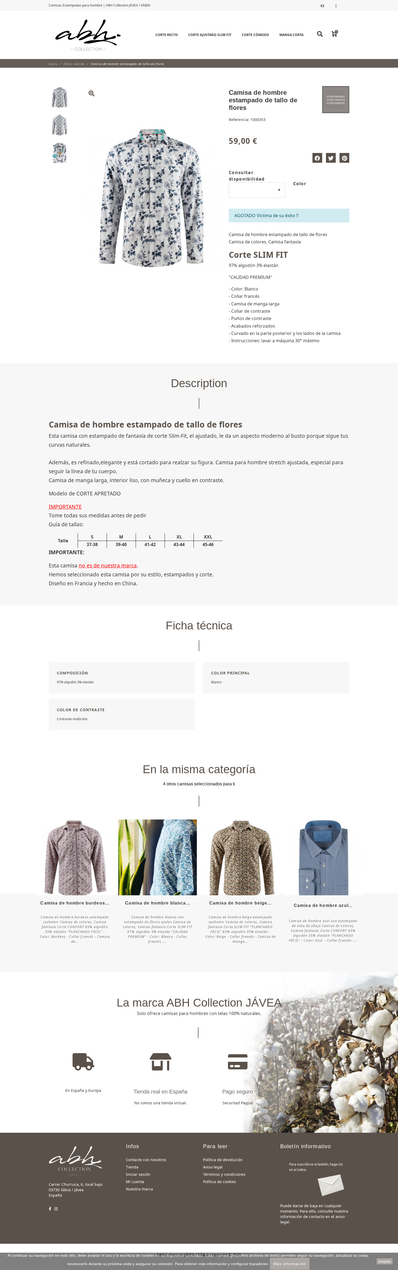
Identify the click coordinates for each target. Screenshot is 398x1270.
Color (299, 184)
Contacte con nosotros (146, 1159)
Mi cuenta (135, 1181)
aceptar (384, 1261)
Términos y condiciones (224, 1174)
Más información (289, 1264)
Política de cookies (219, 1181)
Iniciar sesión (138, 1174)
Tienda (132, 1167)
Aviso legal (213, 1167)
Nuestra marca (139, 1188)
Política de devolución (223, 1159)
